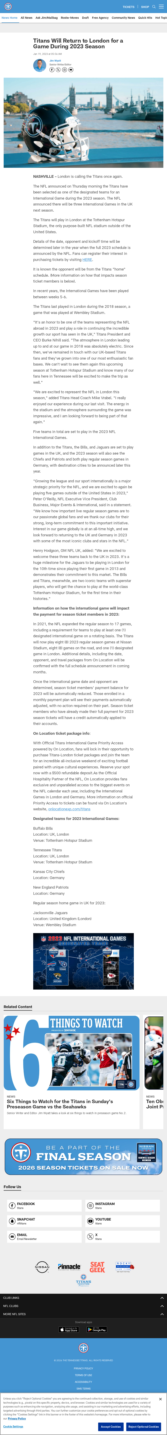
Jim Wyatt (55, 60)
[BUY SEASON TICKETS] (84, 1156)
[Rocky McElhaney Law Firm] (124, 1267)
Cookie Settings (13, 1426)
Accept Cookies (111, 1426)
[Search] (154, 6)
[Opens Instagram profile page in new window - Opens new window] (64, 69)
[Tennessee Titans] (83, 1348)
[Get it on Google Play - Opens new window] (97, 1332)
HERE (87, 259)
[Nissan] (42, 1267)
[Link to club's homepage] (8, 5)
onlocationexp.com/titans (69, 809)
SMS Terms (84, 1388)
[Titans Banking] (70, 1267)
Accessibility (83, 1381)
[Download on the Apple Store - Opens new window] (69, 1330)
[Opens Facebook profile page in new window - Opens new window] (51, 69)
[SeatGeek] (97, 1267)
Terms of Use (83, 1375)
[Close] (160, 1399)
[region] (83, 1414)
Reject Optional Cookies (144, 1426)
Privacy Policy (83, 1368)
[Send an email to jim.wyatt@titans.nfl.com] (70, 69)
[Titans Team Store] (83, 1280)
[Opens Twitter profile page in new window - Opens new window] (58, 69)
